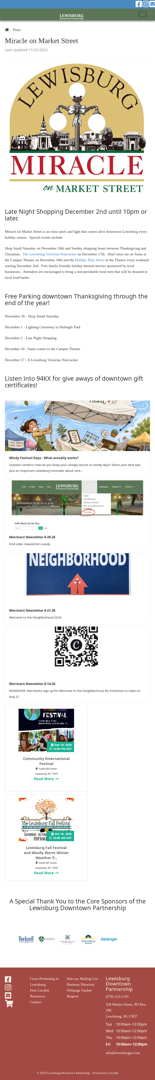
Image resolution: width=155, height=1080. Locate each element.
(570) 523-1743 (117, 997)
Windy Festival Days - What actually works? (44, 458)
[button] (142, 14)
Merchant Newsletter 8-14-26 (32, 684)
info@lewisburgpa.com (123, 1053)
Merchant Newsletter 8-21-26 (32, 610)
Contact (35, 1002)
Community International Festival (46, 761)
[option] (26, 939)
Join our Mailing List (82, 979)
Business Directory (81, 984)
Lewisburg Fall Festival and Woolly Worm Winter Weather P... (46, 852)
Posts (17, 30)
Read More (44, 778)
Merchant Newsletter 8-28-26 (32, 537)
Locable (113, 1073)
